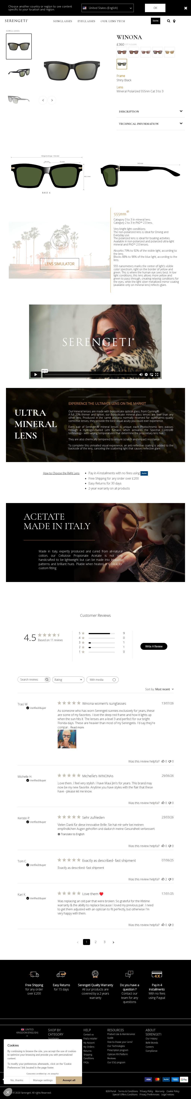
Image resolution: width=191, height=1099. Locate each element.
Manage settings (43, 1080)
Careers (150, 1046)
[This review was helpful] (163, 879)
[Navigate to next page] (113, 942)
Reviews (111, 1058)
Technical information (139, 124)
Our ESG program (116, 1062)
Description (129, 111)
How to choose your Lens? (119, 1042)
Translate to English (72, 834)
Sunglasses (13, 31)
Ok (155, 8)
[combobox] (68, 679)
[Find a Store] (174, 21)
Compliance (151, 1050)
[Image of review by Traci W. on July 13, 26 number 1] (67, 739)
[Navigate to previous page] (77, 942)
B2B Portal (111, 1091)
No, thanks (16, 1080)
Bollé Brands (152, 1042)
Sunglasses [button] (62, 21)
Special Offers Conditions (124, 1094)
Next (52, 100)
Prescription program (117, 1050)
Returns (87, 1050)
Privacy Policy (146, 1091)
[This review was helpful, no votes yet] (163, 761)
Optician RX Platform (117, 1054)
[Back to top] (182, 1089)
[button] (7, 1092)
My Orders (88, 1046)
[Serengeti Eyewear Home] (17, 21)
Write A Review (153, 646)
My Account (89, 1042)
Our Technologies (116, 1046)
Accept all (69, 1080)
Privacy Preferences (149, 1094)
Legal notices (167, 1094)
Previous (43, 100)
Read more (77, 727)
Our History (151, 1038)
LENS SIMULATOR (59, 263)
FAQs (86, 1062)
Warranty (160, 1091)
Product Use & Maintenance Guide (121, 1036)
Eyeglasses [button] (86, 21)
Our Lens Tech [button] (113, 21)
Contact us (88, 1034)
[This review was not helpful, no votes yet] (169, 761)
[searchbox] (30, 679)
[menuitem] (63, 21)
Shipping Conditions (88, 1056)
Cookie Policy (173, 1091)
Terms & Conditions (128, 1091)
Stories (155, 20)
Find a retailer (90, 1038)
